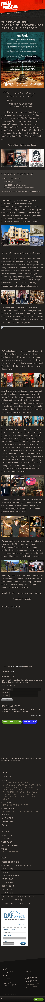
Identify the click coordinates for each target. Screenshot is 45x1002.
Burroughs (9, 785)
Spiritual (36, 797)
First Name (5, 692)
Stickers (6, 839)
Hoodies (14, 805)
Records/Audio (9, 832)
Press (4, 889)
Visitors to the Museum (14, 903)
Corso (6, 787)
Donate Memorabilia (33, 984)
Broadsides (9, 811)
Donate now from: (9, 930)
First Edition (25, 811)
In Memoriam (8, 876)
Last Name (5, 695)
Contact (27, 967)
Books (4, 780)
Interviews (7, 879)
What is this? (22, 924)
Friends (7, 991)
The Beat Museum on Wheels (16, 896)
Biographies (10, 783)
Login (12, 671)
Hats (5, 805)
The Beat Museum (9, 994)
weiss (6, 799)
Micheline (20, 794)
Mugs (4, 825)
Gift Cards (7, 818)
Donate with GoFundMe (12, 722)
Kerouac (8, 794)
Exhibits (5, 872)
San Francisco (11, 797)
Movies (5, 882)
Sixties (25, 797)
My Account (9, 972)
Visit (27, 975)
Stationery (7, 835)
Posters (5, 828)
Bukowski (23, 783)
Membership (7, 821)
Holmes (36, 790)
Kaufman (32, 792)
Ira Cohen (8, 792)
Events (5, 869)
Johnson (21, 792)
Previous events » (37, 715)
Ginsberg (24, 790)
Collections (8, 862)
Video (4, 849)
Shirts (24, 805)
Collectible (7, 808)
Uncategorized (9, 845)
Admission (6, 777)
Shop (5, 969)
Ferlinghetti (29, 787)
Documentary (10, 852)
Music (30, 794)
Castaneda (35, 785)
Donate (5, 815)
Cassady (22, 785)
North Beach (8, 886)
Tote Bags (6, 842)
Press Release (17, 666)
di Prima (16, 787)
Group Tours (31, 977)
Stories (5, 893)
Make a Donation (29, 722)
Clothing (6, 802)
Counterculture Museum (15, 865)
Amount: (6, 941)
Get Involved (31, 981)
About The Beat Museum (10, 984)
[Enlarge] (41, 34)
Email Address (6, 689)
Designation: (7, 935)
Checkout (7, 979)
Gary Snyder (10, 790)
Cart (5, 976)
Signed (38, 811)
